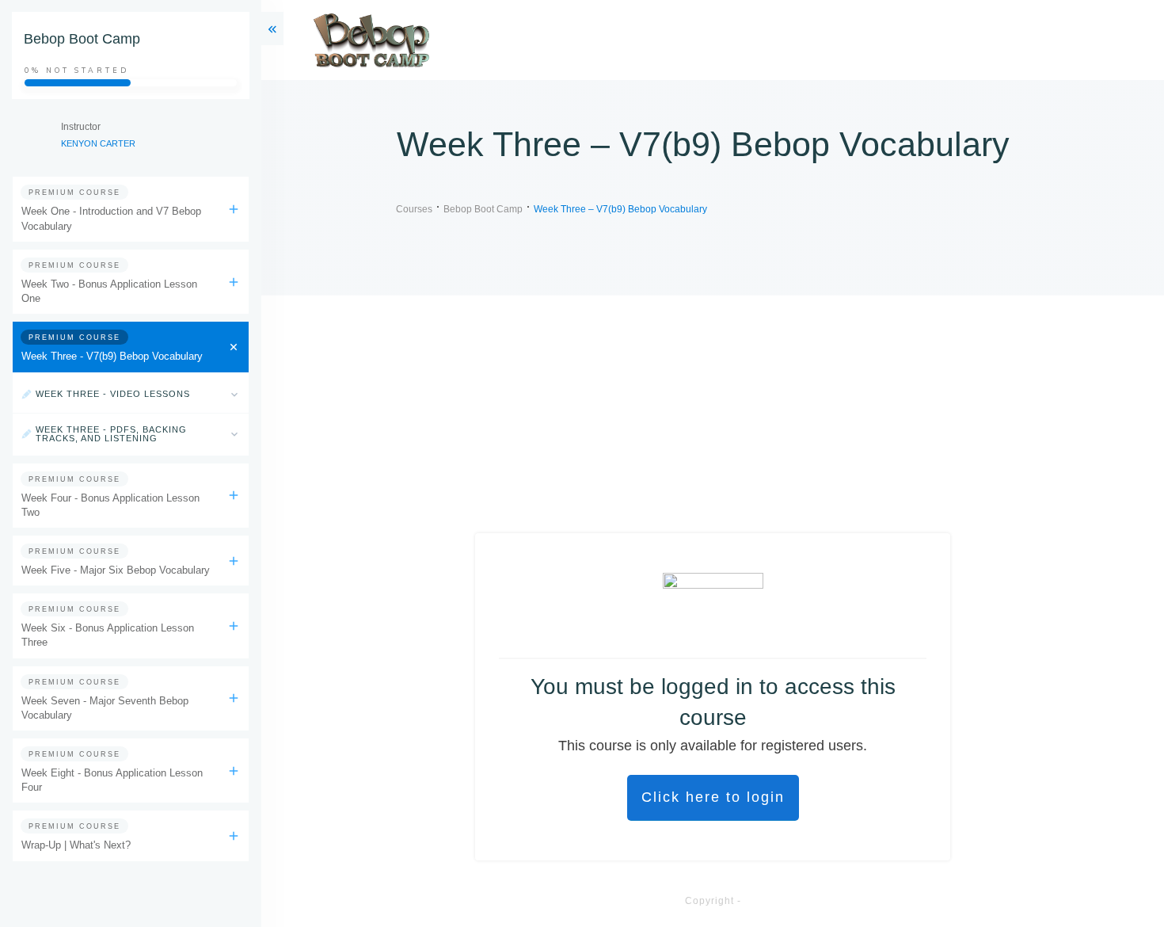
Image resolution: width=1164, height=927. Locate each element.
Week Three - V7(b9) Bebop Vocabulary (112, 356)
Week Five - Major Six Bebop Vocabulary (115, 570)
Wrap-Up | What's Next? (76, 845)
